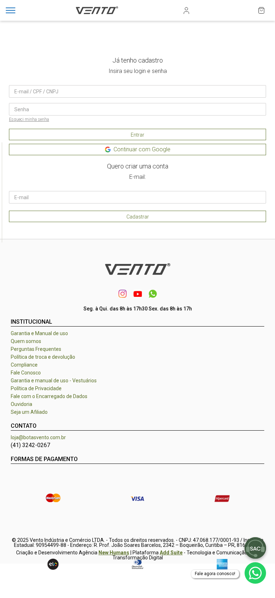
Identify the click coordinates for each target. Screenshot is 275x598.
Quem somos (26, 341)
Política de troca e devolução (43, 357)
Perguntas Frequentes (36, 349)
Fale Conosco (26, 373)
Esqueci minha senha (29, 119)
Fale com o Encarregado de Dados (49, 396)
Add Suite (171, 552)
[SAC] (255, 548)
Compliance (24, 365)
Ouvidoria (21, 404)
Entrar (137, 135)
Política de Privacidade (36, 388)
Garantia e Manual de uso (39, 333)
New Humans (113, 552)
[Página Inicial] (97, 14)
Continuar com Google (142, 149)
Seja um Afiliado (29, 412)
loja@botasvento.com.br (38, 437)
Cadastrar (137, 217)
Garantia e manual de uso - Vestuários (54, 380)
